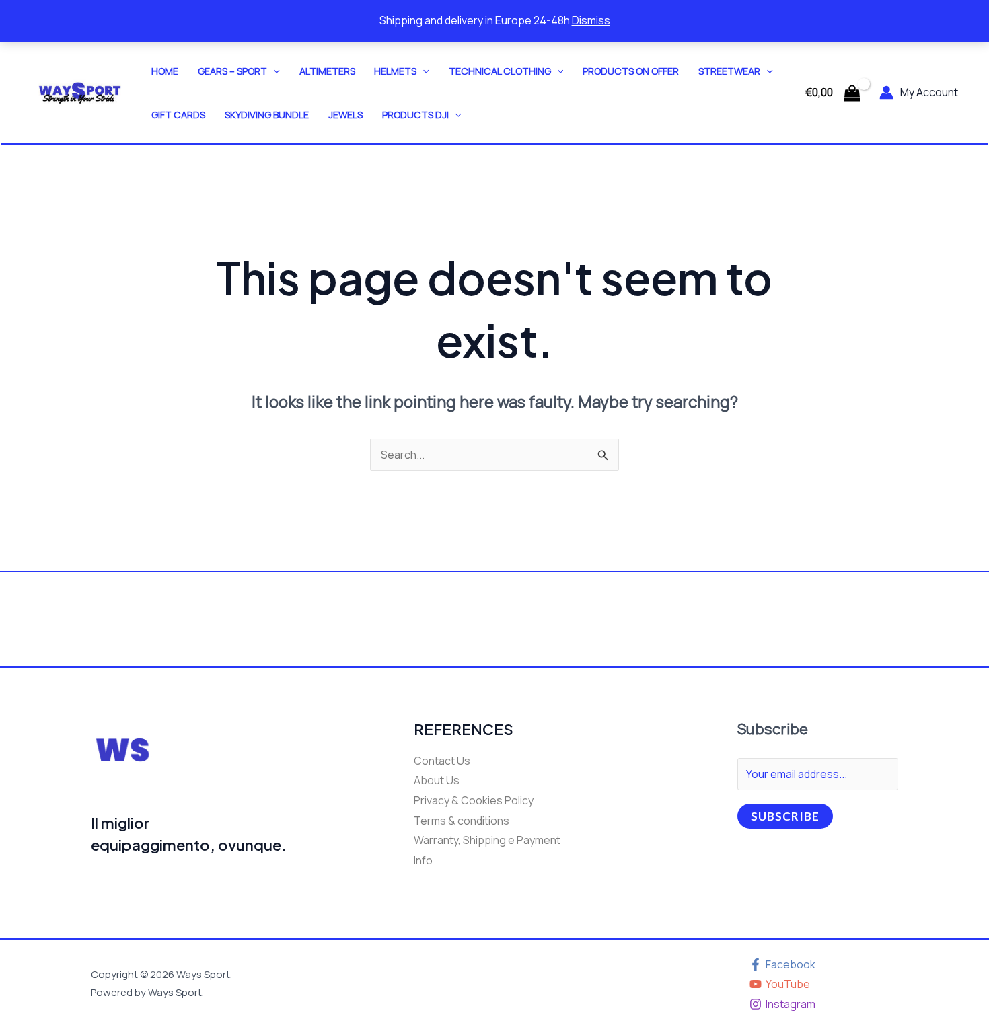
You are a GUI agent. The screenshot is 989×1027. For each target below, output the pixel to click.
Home (164, 71)
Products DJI (415, 114)
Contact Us (442, 760)
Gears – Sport (232, 71)
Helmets (395, 71)
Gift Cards (178, 114)
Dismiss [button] (591, 20)
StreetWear (729, 71)
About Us (437, 780)
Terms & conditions (461, 820)
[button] (273, 71)
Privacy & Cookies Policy (474, 800)
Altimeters (327, 71)
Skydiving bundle (267, 114)
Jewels (345, 114)
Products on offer (631, 71)
